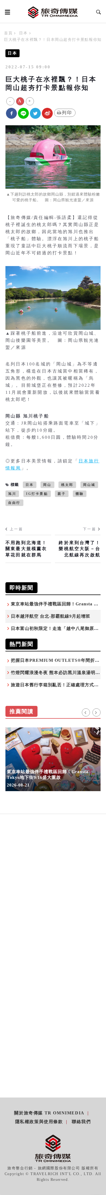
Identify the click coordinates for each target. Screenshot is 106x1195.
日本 (23, 33)
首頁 (8, 33)
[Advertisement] (53, 898)
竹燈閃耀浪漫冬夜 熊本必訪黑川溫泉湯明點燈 (58, 672)
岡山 (47, 485)
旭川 (12, 494)
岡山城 (89, 485)
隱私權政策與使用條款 (39, 1121)
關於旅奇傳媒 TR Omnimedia (49, 1113)
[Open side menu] (6, 12)
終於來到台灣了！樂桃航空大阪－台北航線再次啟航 (80, 548)
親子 (62, 494)
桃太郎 (67, 485)
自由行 (14, 503)
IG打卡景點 (37, 494)
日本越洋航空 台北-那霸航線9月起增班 (50, 616)
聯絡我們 (81, 1121)
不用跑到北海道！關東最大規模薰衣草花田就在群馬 (26, 548)
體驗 (80, 494)
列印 (67, 112)
